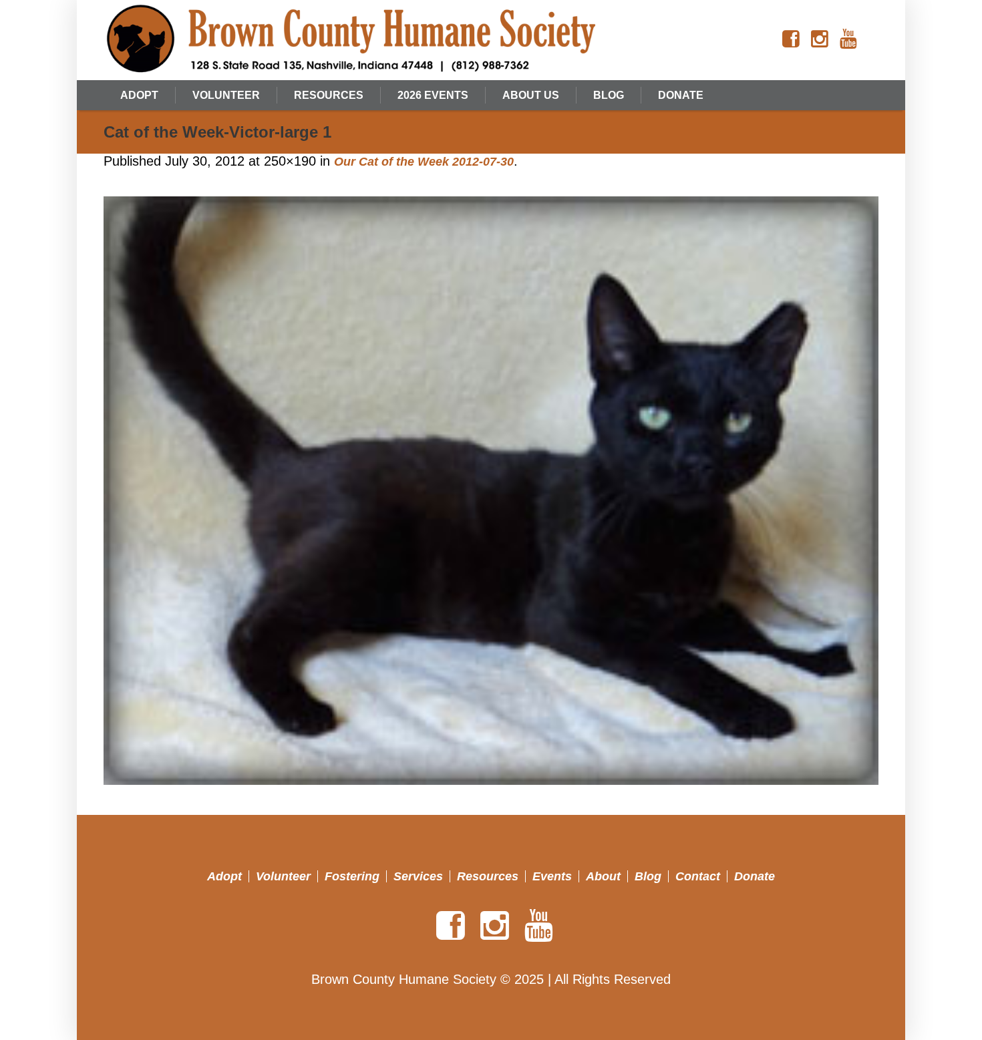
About (603, 876)
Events (552, 876)
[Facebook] (791, 39)
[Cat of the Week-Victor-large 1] (491, 491)
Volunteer (283, 876)
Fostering (352, 876)
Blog (648, 876)
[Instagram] (820, 39)
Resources (487, 876)
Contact (697, 876)
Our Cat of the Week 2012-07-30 (424, 161)
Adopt (224, 876)
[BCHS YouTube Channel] (848, 39)
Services (418, 876)
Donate (754, 876)
